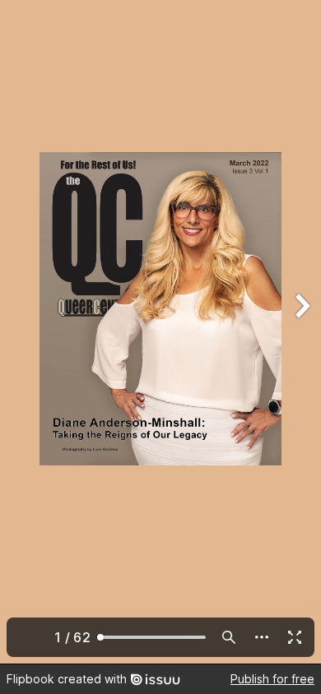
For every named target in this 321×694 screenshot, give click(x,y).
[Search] (228, 637)
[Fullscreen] (294, 637)
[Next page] (301, 332)
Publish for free (272, 679)
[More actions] (261, 637)
